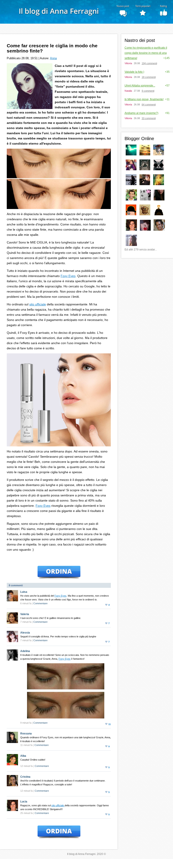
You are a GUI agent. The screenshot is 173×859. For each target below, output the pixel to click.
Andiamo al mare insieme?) (141, 113)
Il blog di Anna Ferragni (86, 2)
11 (109, 724)
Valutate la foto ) (134, 71)
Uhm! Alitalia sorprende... (140, 85)
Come (146, 53)
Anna (53, 58)
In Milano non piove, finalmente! (144, 99)
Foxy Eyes (68, 276)
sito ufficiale (37, 304)
